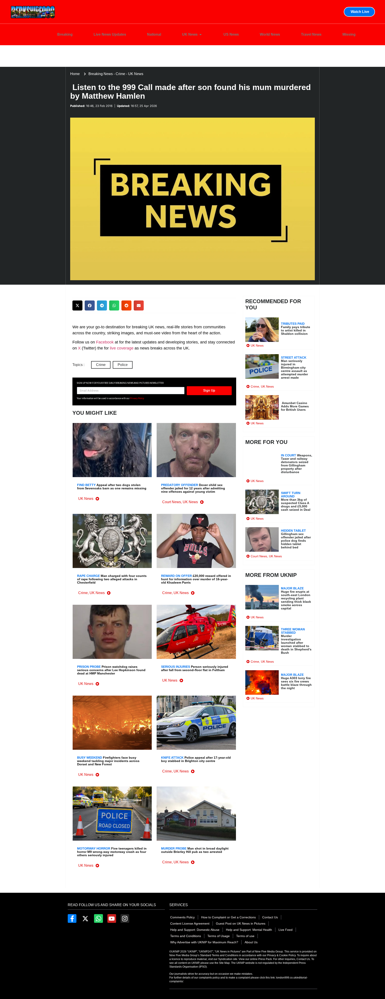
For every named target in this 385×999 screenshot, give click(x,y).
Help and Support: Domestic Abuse (194, 930)
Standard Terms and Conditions (219, 955)
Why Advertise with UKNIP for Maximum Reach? (204, 942)
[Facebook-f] (72, 918)
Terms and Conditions (185, 936)
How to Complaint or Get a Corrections (228, 917)
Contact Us (270, 917)
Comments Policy (182, 917)
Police (123, 365)
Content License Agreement (189, 923)
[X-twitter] (85, 918)
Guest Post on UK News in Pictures (240, 923)
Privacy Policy (137, 398)
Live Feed (286, 930)
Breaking (65, 34)
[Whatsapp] (98, 918)
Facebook (105, 342)
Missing (349, 34)
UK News (190, 34)
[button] (77, 305)
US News (231, 34)
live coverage (121, 348)
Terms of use (245, 936)
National (154, 34)
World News (270, 34)
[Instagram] (125, 918)
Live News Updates (110, 34)
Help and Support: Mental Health (249, 930)
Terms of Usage (218, 936)
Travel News (311, 34)
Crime (101, 365)
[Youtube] (111, 918)
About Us (251, 942)
